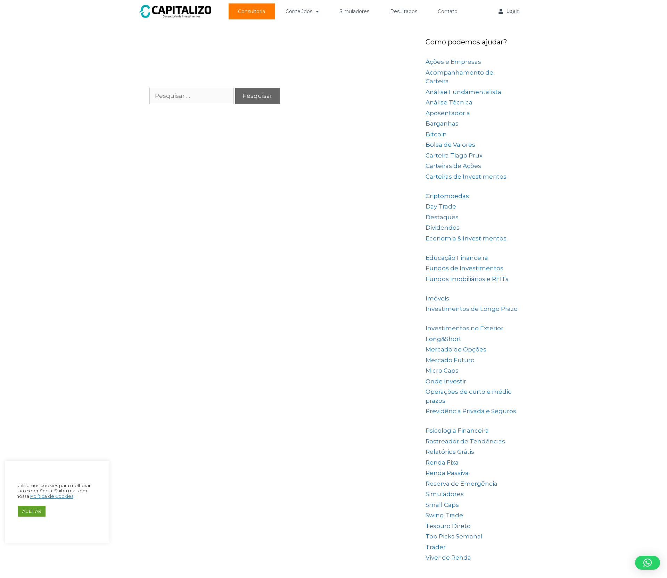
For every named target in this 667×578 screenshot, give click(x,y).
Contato (448, 11)
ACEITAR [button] (31, 511)
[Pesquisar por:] (192, 95)
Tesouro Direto (448, 525)
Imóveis (437, 298)
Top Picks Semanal (454, 536)
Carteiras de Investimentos (466, 176)
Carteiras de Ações (453, 165)
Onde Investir (446, 381)
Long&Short (443, 338)
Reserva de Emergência (461, 483)
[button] (647, 563)
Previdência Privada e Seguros (471, 411)
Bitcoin (436, 134)
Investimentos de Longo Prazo (472, 308)
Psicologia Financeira (457, 430)
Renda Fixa (442, 462)
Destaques (442, 217)
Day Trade (441, 206)
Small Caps (442, 504)
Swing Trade (444, 515)
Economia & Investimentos (466, 238)
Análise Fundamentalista (463, 91)
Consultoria (251, 11)
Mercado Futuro (450, 360)
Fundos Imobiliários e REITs (467, 278)
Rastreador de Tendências (465, 441)
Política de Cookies (51, 496)
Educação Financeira (457, 257)
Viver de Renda (448, 557)
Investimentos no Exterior (464, 328)
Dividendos (443, 227)
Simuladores (354, 11)
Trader (436, 547)
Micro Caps (442, 370)
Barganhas (442, 123)
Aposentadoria (448, 113)
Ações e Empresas (453, 61)
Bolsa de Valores (450, 144)
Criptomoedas (447, 196)
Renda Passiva (447, 472)
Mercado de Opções (456, 349)
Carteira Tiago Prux (454, 155)
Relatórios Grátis (450, 451)
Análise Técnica (449, 102)
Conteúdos (299, 11)
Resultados (403, 11)
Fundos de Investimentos (464, 268)
